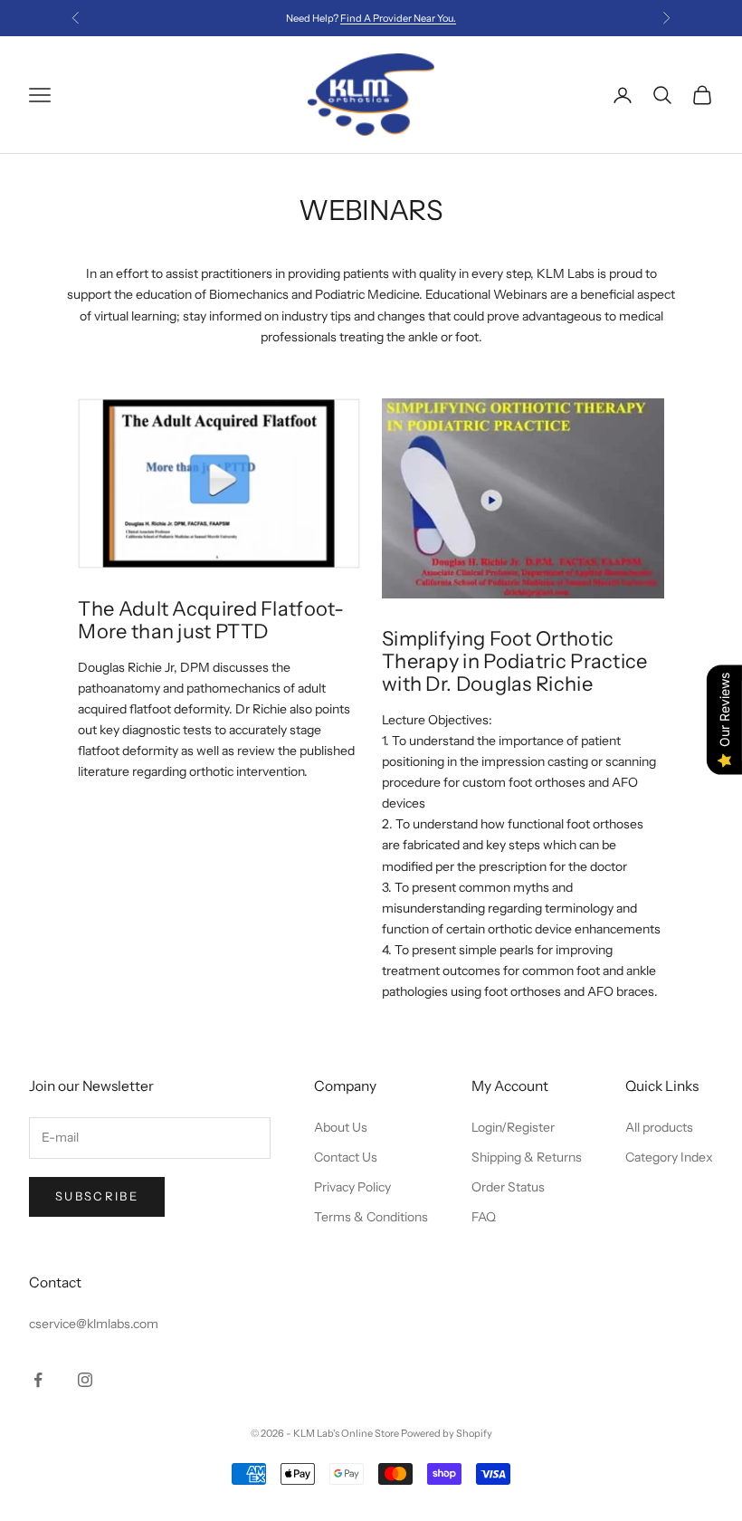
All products (659, 1127)
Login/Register (513, 1127)
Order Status (508, 1187)
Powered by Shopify (446, 1433)
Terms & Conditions (371, 1217)
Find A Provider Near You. (398, 18)
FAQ (483, 1217)
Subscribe (96, 1196)
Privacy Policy (352, 1187)
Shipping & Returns (526, 1157)
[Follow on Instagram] (85, 1380)
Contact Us (345, 1157)
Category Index (669, 1157)
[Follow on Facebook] (38, 1380)
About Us (340, 1127)
